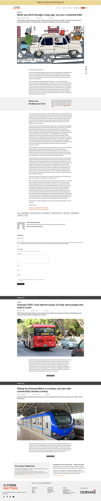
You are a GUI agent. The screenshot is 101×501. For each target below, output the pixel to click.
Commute (51, 18)
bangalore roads (25, 213)
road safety (20, 215)
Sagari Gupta (22, 310)
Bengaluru (19, 12)
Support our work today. (30, 474)
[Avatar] (21, 226)
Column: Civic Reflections (56, 213)
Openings (33, 492)
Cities (58, 7)
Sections (70, 7)
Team (33, 490)
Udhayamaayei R (23, 394)
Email (18, 270)
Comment (19, 253)
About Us (33, 489)
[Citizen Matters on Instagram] (4, 496)
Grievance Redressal (67, 493)
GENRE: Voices (66, 213)
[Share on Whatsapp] (86, 71)
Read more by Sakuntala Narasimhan (34, 226)
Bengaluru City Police (35, 213)
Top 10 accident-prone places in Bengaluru (39, 209)
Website (19, 274)
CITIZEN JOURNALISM (46, 213)
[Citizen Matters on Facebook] (7, 496)
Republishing (65, 491)
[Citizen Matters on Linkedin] (10, 496)
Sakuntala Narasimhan (24, 18)
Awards (33, 491)
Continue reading (50, 375)
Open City (49, 492)
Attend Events (50, 490)
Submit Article (77, 7)
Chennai (19, 302)
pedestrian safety (75, 213)
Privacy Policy (65, 489)
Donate (83, 7)
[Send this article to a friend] (86, 67)
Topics (64, 7)
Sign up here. (48, 483)
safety (26, 215)
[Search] (87, 8)
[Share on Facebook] (86, 73)
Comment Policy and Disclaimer (69, 492)
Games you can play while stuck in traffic (38, 207)
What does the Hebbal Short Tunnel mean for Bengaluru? (50, 3)
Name (18, 265)
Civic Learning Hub (50, 491)
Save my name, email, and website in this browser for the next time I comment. (32, 280)
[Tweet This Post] (86, 69)
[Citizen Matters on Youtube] (13, 496)
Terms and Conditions (67, 490)
